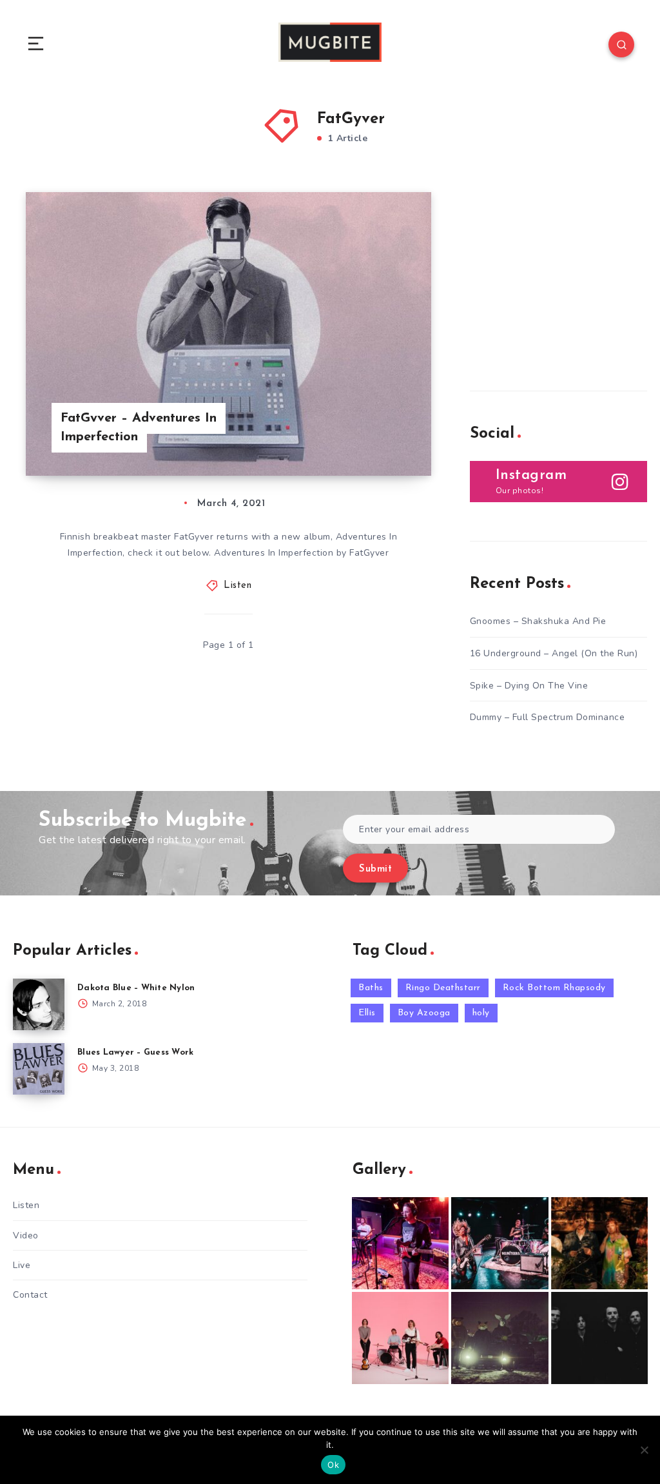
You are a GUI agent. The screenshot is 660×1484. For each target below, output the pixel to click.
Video (26, 1235)
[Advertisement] (565, 272)
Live (21, 1265)
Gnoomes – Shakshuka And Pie (538, 621)
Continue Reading (386, 439)
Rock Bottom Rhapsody (554, 988)
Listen (237, 586)
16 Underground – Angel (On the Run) (554, 653)
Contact (30, 1295)
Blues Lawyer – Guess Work (135, 1052)
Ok (333, 1465)
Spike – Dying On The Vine (529, 685)
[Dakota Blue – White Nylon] (38, 1004)
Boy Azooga (424, 1013)
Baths (370, 988)
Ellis (367, 1013)
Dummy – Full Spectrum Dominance (547, 717)
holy (481, 1013)
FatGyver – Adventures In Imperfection (139, 428)
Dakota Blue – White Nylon (136, 988)
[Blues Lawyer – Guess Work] (38, 1069)
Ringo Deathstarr (443, 988)
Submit (375, 869)
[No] (643, 1449)
